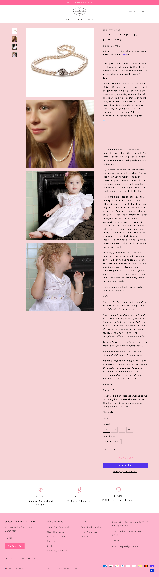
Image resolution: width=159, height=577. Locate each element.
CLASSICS (40, 497)
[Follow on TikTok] (34, 559)
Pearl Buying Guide (91, 527)
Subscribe (15, 546)
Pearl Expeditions (56, 536)
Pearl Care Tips (89, 531)
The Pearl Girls (111, 30)
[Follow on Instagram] (17, 559)
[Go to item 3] (14, 47)
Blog (49, 545)
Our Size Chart (111, 390)
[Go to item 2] (14, 39)
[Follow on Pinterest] (23, 559)
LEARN (90, 19)
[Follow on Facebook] (6, 559)
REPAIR (69, 19)
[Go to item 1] (14, 31)
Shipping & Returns (57, 550)
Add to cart (125, 458)
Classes (51, 541)
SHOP (79, 19)
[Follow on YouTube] (29, 559)
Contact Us (87, 536)
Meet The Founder (57, 531)
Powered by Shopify (72, 568)
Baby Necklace (136, 191)
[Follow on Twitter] (12, 559)
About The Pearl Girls (58, 527)
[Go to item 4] (14, 55)
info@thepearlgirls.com (125, 546)
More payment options (125, 471)
